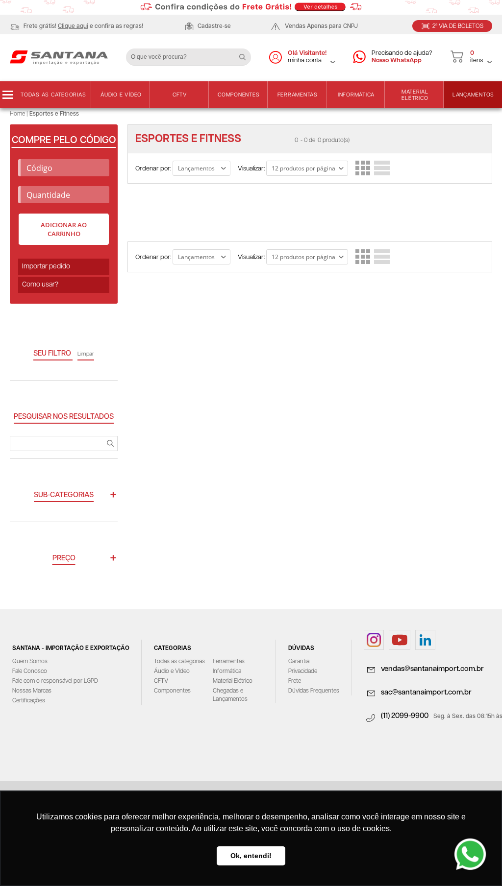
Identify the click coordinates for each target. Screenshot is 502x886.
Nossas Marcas (31, 691)
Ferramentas (297, 94)
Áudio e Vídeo (121, 94)
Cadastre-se (214, 26)
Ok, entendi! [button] (251, 856)
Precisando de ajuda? (402, 57)
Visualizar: (251, 169)
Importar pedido (46, 266)
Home (17, 114)
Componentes (238, 94)
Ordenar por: (153, 169)
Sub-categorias (64, 495)
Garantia (298, 661)
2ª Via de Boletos (457, 26)
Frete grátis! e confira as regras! (83, 26)
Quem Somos (30, 661)
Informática (356, 94)
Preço (63, 558)
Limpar (85, 354)
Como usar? (40, 284)
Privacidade (302, 671)
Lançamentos (473, 94)
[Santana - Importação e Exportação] (59, 57)
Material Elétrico (415, 95)
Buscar (246, 53)
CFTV (180, 94)
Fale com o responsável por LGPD (55, 681)
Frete (294, 681)
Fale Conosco (29, 671)
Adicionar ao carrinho (64, 229)
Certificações (28, 700)
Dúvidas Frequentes (313, 691)
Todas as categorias (53, 94)
